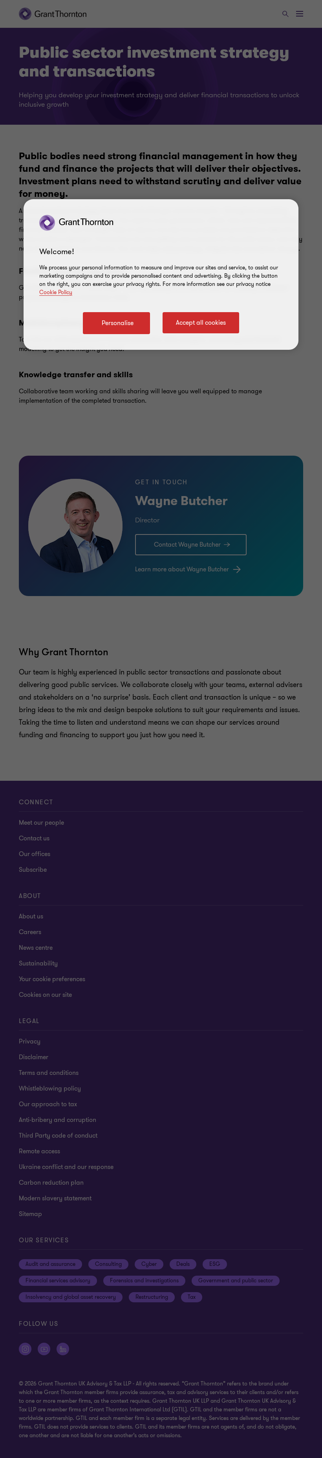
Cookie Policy (55, 292)
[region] (161, 274)
